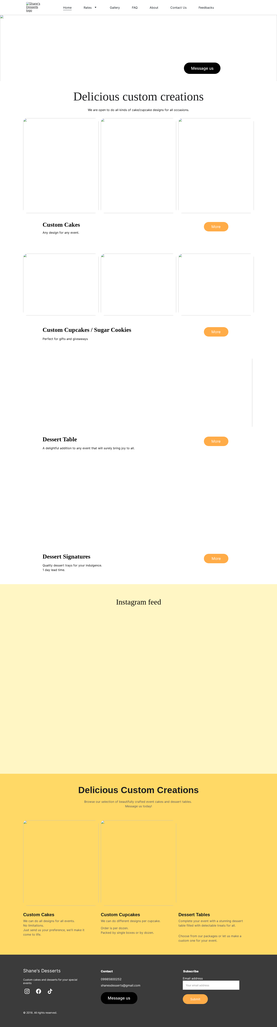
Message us (202, 68)
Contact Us (178, 7)
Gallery (115, 7)
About (154, 7)
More (216, 226)
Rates (88, 7)
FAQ (135, 7)
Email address (193, 978)
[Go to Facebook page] (239, 68)
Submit (195, 999)
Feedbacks (206, 7)
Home (67, 7)
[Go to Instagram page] (230, 68)
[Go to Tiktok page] (246, 68)
